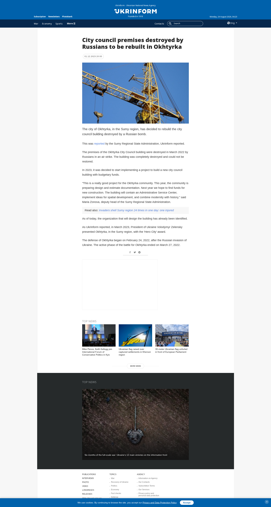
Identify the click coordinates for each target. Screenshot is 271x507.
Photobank (67, 16)
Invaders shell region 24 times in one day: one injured (136, 210)
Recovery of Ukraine (119, 482)
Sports (59, 23)
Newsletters (54, 16)
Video (85, 486)
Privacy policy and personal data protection (148, 494)
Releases (87, 494)
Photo (85, 482)
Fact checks (116, 493)
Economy (47, 23)
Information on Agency (147, 478)
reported (99, 143)
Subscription (40, 16)
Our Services (143, 489)
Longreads (88, 490)
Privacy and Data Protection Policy (159, 502)
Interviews (88, 478)
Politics (114, 486)
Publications (89, 474)
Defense (114, 497)
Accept (187, 502)
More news (135, 366)
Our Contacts (144, 482)
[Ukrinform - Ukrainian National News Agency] (135, 11)
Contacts (159, 23)
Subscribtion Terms (146, 486)
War (36, 23)
